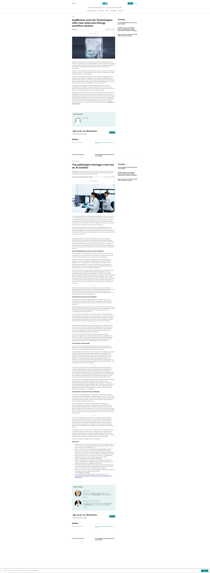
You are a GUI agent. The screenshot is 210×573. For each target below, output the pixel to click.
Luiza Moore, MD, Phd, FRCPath (85, 176)
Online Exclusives (75, 161)
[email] (97, 33)
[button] (73, 3)
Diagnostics (101, 10)
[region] (105, 571)
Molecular (120, 10)
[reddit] (95, 33)
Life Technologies (76, 103)
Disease (107, 10)
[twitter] (93, 33)
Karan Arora (75, 176)
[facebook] (89, 33)
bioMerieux (110, 102)
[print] (114, 33)
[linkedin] (91, 33)
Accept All (204, 570)
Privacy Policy (35, 570)
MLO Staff (74, 29)
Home (73, 16)
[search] (75, 3)
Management (113, 10)
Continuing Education (92, 10)
